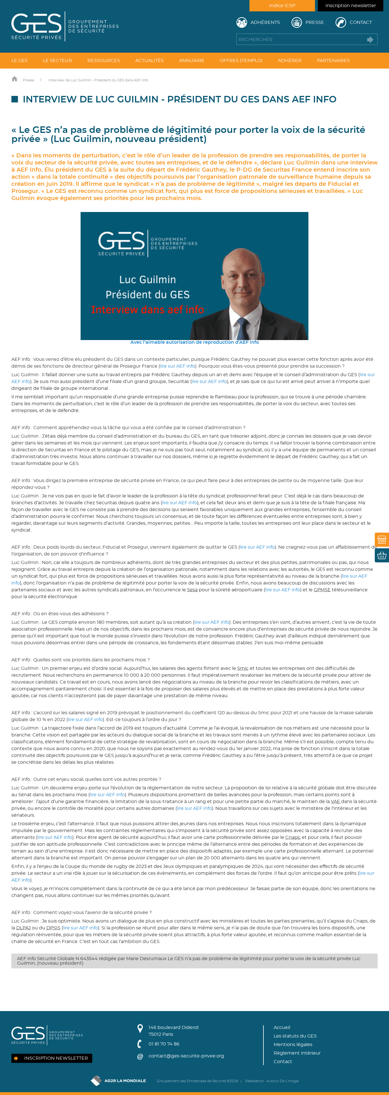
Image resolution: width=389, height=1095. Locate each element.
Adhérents (265, 22)
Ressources (103, 60)
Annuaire (191, 60)
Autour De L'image (283, 1081)
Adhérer (290, 60)
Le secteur (57, 60)
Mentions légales (293, 1044)
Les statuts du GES (295, 1036)
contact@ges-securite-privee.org (186, 1056)
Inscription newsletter (350, 5)
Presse (315, 22)
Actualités (149, 60)
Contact (361, 22)
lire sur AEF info (177, 366)
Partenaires (333, 60)
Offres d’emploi (241, 60)
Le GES (19, 60)
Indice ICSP (282, 5)
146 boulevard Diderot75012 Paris (174, 1031)
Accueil (282, 1027)
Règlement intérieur (297, 1053)
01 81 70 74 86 (164, 1044)
